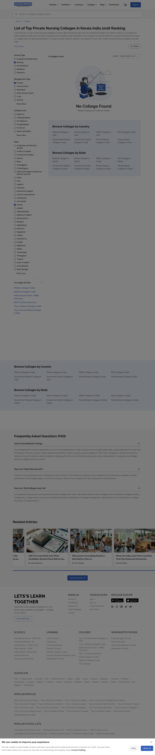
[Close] (139, 355)
